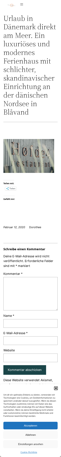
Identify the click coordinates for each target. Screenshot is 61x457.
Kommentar (13, 274)
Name (8, 315)
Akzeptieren (30, 425)
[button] (56, 388)
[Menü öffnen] (22, 4)
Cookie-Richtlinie (29, 452)
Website (9, 350)
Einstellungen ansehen (30, 444)
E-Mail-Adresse (15, 333)
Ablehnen (30, 434)
